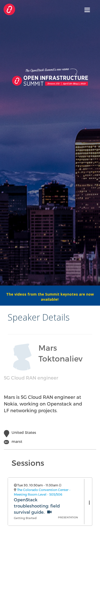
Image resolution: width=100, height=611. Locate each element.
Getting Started (25, 518)
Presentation (68, 517)
